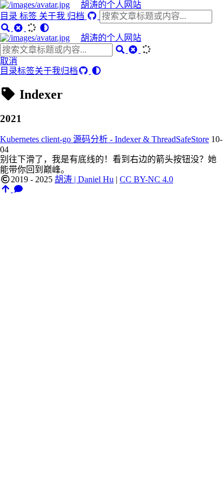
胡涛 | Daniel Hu (84, 179)
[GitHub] (93, 16)
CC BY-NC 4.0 (146, 179)
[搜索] (6, 28)
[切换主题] (44, 28)
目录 (9, 16)
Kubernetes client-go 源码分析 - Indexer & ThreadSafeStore (104, 139)
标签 (29, 16)
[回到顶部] (6, 189)
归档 (77, 16)
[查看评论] (18, 189)
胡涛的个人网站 (111, 4)
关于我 (53, 16)
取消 (8, 61)
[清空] (19, 28)
